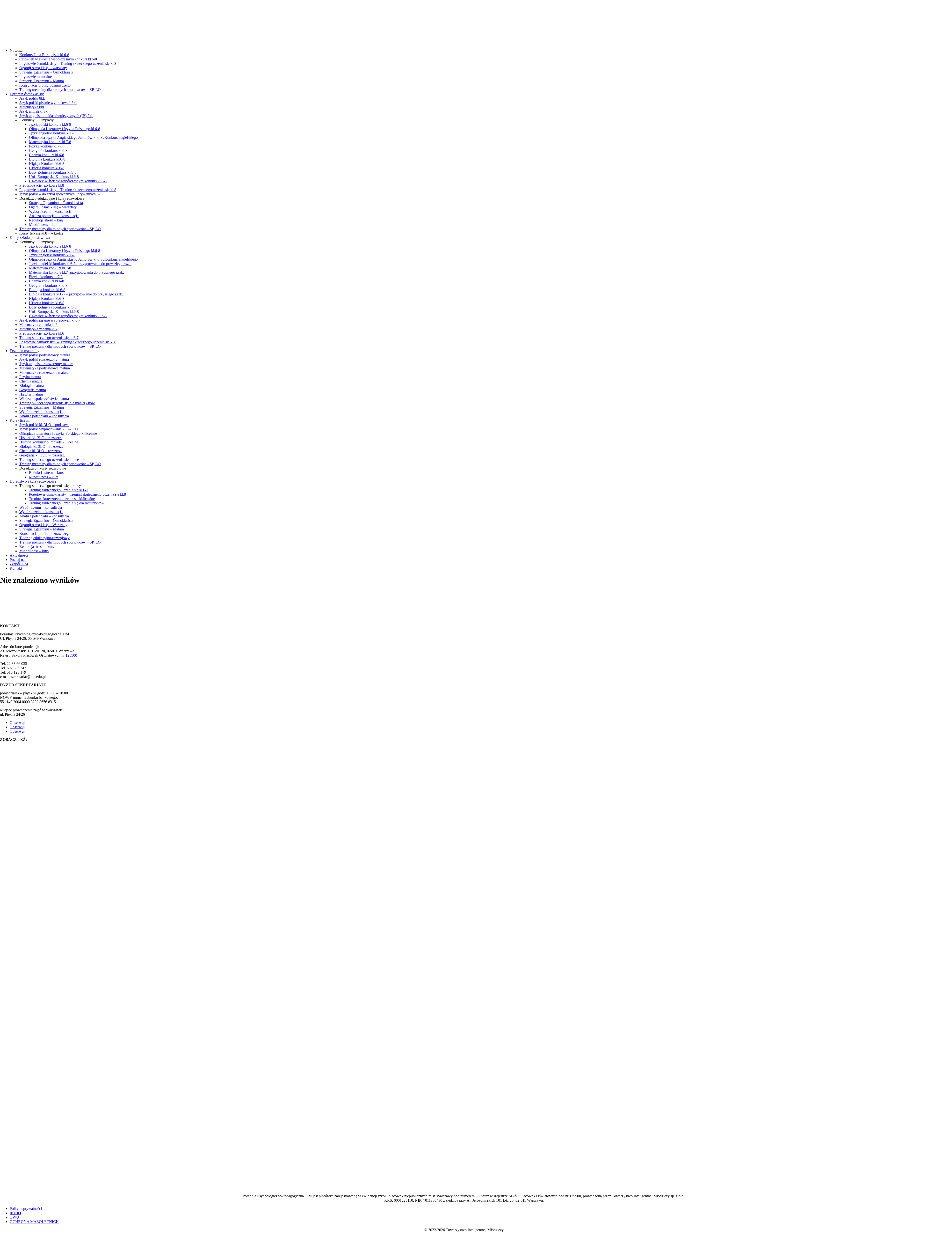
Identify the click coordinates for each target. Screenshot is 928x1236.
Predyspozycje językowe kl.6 (41, 333)
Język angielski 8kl (33, 111)
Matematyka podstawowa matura (44, 368)
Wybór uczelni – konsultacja (41, 412)
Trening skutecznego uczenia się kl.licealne (52, 459)
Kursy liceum (20, 420)
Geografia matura (32, 390)
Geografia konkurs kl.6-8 (48, 150)
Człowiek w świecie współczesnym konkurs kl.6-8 (58, 59)
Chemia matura (31, 381)
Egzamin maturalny (24, 351)
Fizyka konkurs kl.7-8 (46, 146)
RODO (15, 1213)
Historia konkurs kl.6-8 (46, 168)
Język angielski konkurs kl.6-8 (52, 133)
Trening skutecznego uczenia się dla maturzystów (57, 403)
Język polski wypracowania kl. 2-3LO (48, 429)
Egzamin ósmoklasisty (27, 94)
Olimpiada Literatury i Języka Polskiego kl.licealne (58, 433)
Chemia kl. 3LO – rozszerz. (40, 451)
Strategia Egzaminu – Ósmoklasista (46, 72)
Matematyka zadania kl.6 (38, 325)
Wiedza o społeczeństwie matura (44, 399)
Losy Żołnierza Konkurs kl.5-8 (52, 172)
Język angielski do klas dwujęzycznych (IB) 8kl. (56, 116)
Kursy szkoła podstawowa (30, 237)
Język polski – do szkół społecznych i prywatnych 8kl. (60, 194)
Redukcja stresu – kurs (46, 220)
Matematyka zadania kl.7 (38, 329)
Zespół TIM (19, 564)
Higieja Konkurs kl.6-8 (46, 164)
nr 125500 (69, 655)
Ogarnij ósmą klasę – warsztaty (43, 68)
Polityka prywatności (26, 1209)
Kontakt (16, 568)
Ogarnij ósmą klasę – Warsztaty (43, 525)
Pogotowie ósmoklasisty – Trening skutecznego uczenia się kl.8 (67, 63)
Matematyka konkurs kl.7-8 (50, 142)
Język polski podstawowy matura (44, 355)
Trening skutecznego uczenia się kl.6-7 (49, 338)
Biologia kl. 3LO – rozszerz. (41, 446)
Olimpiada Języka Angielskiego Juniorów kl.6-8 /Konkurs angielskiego (83, 137)
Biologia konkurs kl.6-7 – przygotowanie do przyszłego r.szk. (76, 294)
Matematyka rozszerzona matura (44, 372)
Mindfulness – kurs (43, 224)
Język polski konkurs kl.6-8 (50, 124)
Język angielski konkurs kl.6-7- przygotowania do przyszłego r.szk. (80, 264)
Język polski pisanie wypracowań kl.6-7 (49, 320)
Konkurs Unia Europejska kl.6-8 (44, 55)
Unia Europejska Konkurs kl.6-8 (54, 177)
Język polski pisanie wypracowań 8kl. (48, 103)
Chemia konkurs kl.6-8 (46, 155)
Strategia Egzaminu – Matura (41, 81)
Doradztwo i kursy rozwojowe (33, 481)
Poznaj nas (18, 560)
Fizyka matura (30, 377)
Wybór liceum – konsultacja (50, 211)
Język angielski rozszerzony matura (46, 364)
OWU (14, 1217)
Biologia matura (31, 385)
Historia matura (31, 394)
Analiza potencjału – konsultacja (54, 216)
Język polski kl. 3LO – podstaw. (44, 425)
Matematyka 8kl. (32, 107)
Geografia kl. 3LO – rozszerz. (42, 455)
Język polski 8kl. (32, 98)
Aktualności (19, 555)
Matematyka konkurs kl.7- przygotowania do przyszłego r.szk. (76, 272)
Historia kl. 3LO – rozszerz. (40, 438)
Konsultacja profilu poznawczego (45, 85)
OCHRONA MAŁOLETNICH (34, 1222)
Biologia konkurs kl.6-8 (47, 159)
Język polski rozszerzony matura (44, 359)
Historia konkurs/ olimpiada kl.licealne (48, 442)
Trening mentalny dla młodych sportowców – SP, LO (60, 90)
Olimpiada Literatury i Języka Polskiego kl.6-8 (64, 129)
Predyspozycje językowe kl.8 (41, 185)
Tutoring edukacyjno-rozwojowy (44, 538)
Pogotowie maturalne (35, 76)
